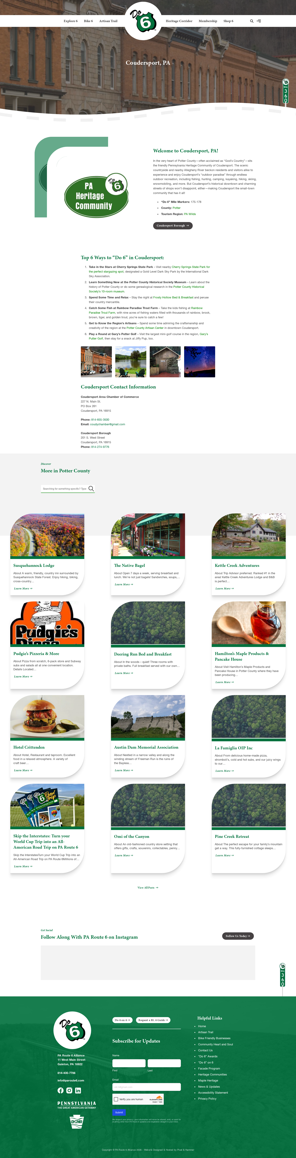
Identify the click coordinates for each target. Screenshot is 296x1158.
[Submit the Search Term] (91, 488)
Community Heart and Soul (215, 1044)
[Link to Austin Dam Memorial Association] (148, 716)
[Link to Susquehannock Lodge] (47, 534)
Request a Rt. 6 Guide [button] (151, 1020)
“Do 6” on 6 (205, 1062)
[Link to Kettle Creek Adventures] (249, 534)
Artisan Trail (108, 21)
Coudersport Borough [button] (171, 226)
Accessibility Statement (213, 1092)
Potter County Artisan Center (145, 328)
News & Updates (209, 1086)
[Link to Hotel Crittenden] (47, 716)
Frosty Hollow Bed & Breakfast (173, 297)
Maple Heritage (208, 1080)
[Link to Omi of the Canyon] (148, 805)
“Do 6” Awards (207, 1056)
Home (202, 1026)
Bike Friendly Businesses (214, 1038)
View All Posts (146, 888)
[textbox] (68, 489)
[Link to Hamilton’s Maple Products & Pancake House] (249, 622)
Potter (177, 208)
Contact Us (205, 1050)
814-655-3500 (100, 419)
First (115, 1070)
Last (150, 1070)
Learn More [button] (23, 588)
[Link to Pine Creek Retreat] (249, 805)
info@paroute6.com (71, 1080)
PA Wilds (190, 214)
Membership (208, 21)
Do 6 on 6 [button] (121, 1020)
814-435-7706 (66, 1073)
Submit (119, 1112)
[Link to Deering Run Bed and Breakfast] (148, 623)
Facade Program (209, 1068)
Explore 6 (71, 21)
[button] (252, 21)
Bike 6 (88, 21)
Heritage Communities (212, 1074)
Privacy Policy (207, 1098)
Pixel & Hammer (185, 1150)
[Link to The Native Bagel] (148, 534)
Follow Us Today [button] (236, 936)
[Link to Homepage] (141, 21)
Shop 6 (228, 21)
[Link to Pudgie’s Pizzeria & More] (47, 622)
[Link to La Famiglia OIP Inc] (249, 716)
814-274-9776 (100, 447)
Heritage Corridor (179, 21)
